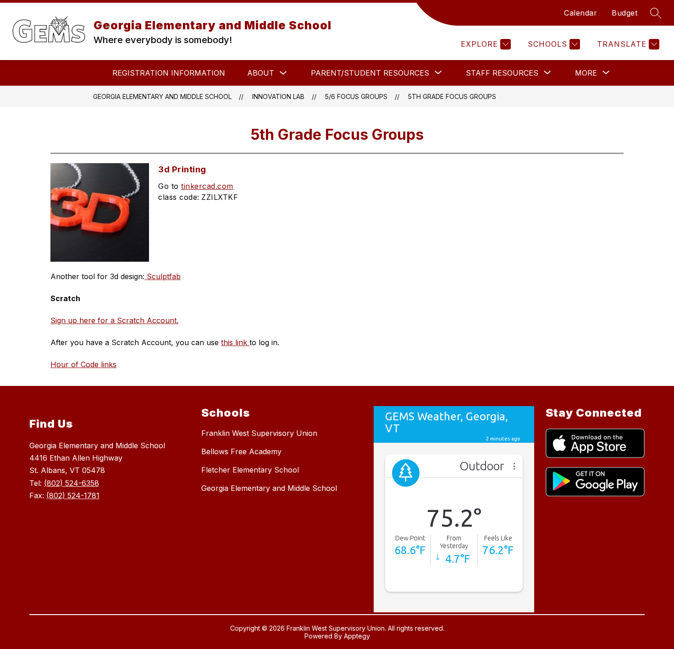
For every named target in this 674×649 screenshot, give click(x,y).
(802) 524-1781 (72, 495)
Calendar (580, 12)
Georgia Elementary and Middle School (162, 96)
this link (235, 342)
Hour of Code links (83, 364)
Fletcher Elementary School (250, 469)
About (260, 72)
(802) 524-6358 (71, 483)
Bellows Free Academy (241, 451)
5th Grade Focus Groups (452, 96)
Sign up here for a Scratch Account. (114, 320)
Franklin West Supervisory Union (259, 433)
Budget (624, 12)
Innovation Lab (278, 96)
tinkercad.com (207, 186)
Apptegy (357, 636)
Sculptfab (162, 276)
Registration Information (168, 72)
